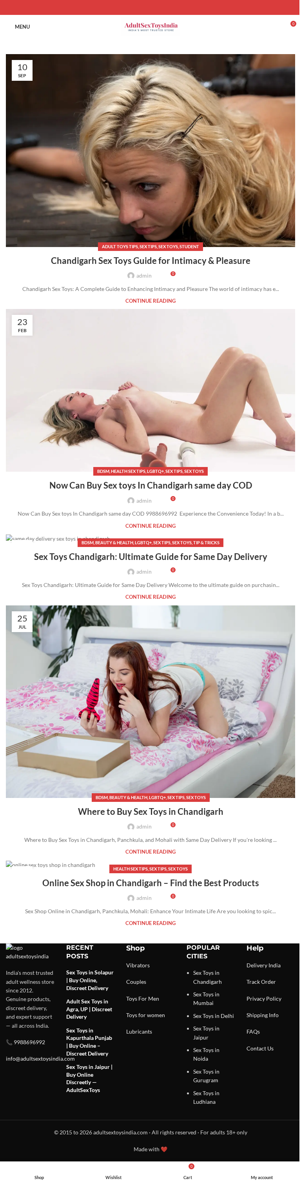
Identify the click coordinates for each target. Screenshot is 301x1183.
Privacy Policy (264, 998)
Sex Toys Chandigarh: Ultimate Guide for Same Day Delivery (150, 556)
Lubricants (139, 1031)
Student (189, 246)
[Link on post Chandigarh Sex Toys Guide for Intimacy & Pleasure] (150, 150)
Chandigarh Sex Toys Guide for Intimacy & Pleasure (150, 260)
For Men (148, 998)
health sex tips (128, 471)
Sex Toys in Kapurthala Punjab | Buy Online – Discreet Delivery (89, 1042)
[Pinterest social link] (150, 7)
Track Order (261, 981)
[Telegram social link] (169, 7)
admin (144, 275)
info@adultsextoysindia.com (40, 1058)
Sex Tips (148, 246)
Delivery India (264, 965)
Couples (136, 981)
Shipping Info (263, 1015)
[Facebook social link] (131, 7)
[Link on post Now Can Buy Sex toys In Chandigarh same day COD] (150, 390)
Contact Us (260, 1048)
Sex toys (168, 246)
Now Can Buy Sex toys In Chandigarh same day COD (150, 485)
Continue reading (150, 301)
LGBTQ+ (155, 471)
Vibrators (138, 965)
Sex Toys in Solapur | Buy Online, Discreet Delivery (90, 980)
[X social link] (141, 7)
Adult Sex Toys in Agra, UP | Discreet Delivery (89, 1009)
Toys (131, 998)
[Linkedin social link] (160, 7)
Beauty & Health (114, 542)
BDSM (103, 471)
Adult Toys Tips (120, 246)
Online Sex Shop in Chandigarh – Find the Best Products (150, 883)
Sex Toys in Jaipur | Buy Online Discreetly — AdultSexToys (89, 1078)
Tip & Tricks (206, 542)
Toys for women (145, 1015)
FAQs (253, 1031)
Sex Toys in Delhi (213, 1015)
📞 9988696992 (25, 1042)
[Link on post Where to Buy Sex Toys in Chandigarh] (150, 701)
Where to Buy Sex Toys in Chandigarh (150, 811)
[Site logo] (150, 26)
